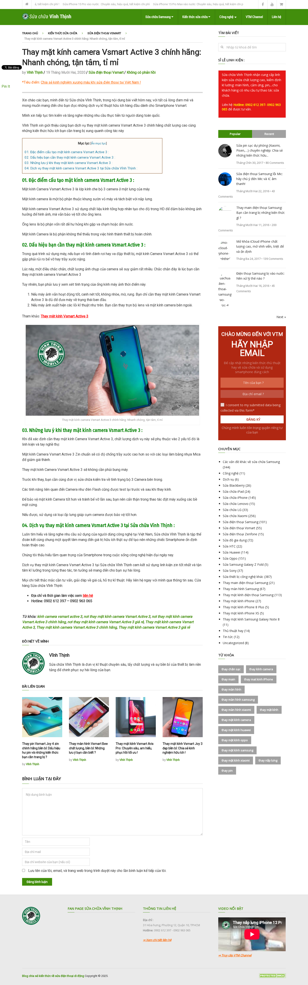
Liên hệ (276, 17)
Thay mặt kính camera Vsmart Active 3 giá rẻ (154, 627)
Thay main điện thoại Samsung (245, 583)
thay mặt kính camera (236, 720)
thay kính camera (261, 669)
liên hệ (88, 595)
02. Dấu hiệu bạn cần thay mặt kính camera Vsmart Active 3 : (70, 157)
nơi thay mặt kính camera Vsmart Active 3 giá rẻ (105, 622)
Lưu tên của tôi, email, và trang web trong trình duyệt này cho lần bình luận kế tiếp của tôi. (97, 871)
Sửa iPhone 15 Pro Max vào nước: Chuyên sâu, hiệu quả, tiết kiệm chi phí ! (181, 4)
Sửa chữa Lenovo (235, 504)
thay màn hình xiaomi (236, 710)
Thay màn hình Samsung (241, 589)
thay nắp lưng (268, 760)
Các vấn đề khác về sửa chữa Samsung (251, 462)
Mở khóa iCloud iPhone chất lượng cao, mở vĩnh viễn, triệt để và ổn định (260, 246)
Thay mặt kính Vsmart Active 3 (64, 316)
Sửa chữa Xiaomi (235, 516)
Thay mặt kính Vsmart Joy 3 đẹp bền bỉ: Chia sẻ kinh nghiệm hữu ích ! (182, 748)
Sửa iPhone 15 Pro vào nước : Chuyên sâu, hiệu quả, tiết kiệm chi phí (87, 4)
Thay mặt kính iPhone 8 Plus (243, 607)
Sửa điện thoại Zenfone (240, 534)
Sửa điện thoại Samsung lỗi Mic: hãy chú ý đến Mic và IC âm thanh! (259, 179)
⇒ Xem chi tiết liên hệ (157, 940)
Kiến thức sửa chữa (195, 17)
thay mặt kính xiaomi (236, 760)
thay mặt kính (269, 710)
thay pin (227, 770)
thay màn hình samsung (238, 700)
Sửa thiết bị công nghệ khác (243, 577)
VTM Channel (254, 17)
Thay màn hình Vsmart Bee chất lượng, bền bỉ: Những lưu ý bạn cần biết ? (88, 748)
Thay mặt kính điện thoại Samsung (248, 595)
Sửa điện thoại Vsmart (104, 33)
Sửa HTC (229, 546)
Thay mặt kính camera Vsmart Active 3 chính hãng (76, 627)
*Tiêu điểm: (80, 82)
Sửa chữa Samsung (158, 17)
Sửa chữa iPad (233, 491)
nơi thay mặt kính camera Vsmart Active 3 (117, 616)
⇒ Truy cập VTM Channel (234, 955)
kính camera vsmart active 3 (59, 616)
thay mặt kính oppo (235, 740)
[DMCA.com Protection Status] (272, 977)
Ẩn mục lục (98, 143)
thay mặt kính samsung (237, 750)
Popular (235, 134)
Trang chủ (30, 33)
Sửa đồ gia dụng (235, 540)
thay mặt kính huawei (236, 730)
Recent (269, 134)
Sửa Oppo (230, 558)
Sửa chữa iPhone (235, 497)
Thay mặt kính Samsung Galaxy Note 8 (251, 619)
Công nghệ (226, 17)
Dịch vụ (228, 479)
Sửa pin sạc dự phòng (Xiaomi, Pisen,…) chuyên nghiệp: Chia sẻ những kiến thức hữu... (259, 150)
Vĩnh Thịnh (35, 72)
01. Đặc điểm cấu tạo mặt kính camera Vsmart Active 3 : (67, 152)
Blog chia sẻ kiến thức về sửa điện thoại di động (53, 976)
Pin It (6, 86)
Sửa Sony (230, 570)
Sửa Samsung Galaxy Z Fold (243, 564)
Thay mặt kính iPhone (239, 601)
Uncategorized (233, 643)
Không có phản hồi (141, 72)
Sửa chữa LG (232, 510)
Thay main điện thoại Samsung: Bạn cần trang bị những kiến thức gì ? (260, 212)
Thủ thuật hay (233, 631)
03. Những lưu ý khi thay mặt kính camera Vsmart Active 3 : (69, 163)
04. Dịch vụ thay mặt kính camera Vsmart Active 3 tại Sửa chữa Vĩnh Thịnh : (81, 168)
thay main (228, 679)
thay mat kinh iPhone (258, 679)
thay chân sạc (231, 669)
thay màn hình (231, 689)
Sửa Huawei (231, 552)
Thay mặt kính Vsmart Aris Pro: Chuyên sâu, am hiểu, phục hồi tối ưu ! (135, 748)
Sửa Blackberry (234, 485)
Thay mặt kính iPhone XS (241, 613)
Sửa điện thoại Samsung (240, 522)
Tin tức (228, 637)
